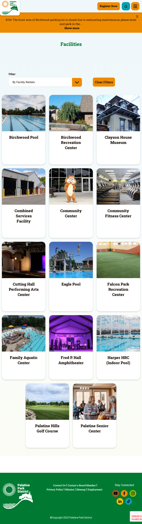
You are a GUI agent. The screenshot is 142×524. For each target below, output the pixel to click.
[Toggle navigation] (135, 6)
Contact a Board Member (82, 485)
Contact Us (59, 485)
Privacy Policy (55, 489)
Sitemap (81, 489)
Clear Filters (104, 82)
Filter (12, 74)
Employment (95, 489)
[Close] (137, 16)
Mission (69, 489)
